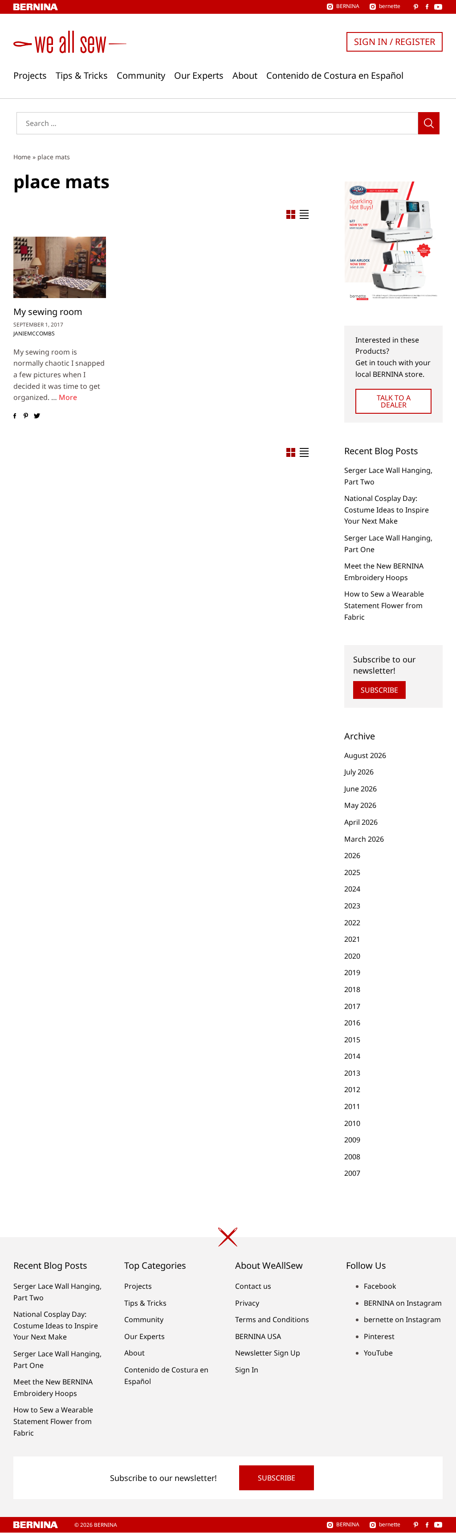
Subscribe (379, 690)
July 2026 (359, 772)
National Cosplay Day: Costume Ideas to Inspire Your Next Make (386, 509)
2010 (352, 1123)
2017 (352, 1006)
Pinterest (379, 1336)
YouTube (378, 1353)
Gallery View (290, 214)
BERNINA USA (258, 1336)
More (68, 397)
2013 (352, 1073)
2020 (352, 956)
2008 (352, 1157)
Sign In (246, 1370)
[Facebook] (14, 416)
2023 (352, 906)
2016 (352, 1023)
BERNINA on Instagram (403, 1303)
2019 (352, 972)
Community (141, 75)
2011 (352, 1106)
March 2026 (364, 839)
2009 (352, 1140)
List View (304, 214)
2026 (352, 855)
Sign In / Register (394, 42)
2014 (352, 1056)
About (244, 75)
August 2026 (365, 755)
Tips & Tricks (82, 75)
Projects (30, 75)
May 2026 (360, 805)
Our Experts (199, 75)
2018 (352, 989)
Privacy (247, 1303)
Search (429, 123)
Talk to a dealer (394, 401)
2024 (352, 889)
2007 (352, 1173)
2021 (352, 939)
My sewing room (47, 312)
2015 (352, 1040)
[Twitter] (36, 416)
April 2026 (361, 822)
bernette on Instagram (402, 1319)
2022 (352, 923)
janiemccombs (34, 333)
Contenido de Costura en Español (334, 75)
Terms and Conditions (272, 1319)
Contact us (253, 1286)
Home (22, 157)
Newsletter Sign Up (267, 1353)
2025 (352, 872)
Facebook (380, 1286)
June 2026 (360, 789)
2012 (352, 1089)
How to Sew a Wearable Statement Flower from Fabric (384, 605)
